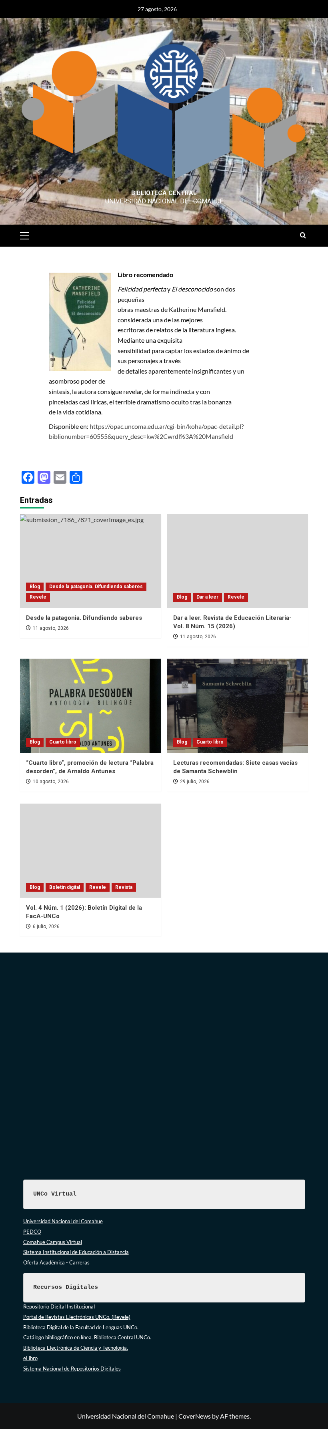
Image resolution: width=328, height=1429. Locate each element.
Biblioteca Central (164, 193)
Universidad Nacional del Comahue (63, 1221)
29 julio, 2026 (195, 781)
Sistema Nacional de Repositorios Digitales (72, 1368)
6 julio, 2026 (46, 926)
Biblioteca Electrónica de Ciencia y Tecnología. (75, 1348)
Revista (123, 887)
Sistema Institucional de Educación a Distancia (76, 1252)
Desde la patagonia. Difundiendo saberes (96, 586)
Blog (35, 586)
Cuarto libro (62, 742)
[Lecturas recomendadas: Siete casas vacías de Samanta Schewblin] (237, 706)
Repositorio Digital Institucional (59, 1306)
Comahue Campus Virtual (52, 1242)
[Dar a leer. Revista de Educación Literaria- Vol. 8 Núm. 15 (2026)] (237, 561)
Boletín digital (64, 887)
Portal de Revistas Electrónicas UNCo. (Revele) (76, 1317)
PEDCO (32, 1231)
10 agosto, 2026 (51, 781)
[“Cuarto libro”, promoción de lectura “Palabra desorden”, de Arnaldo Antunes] (90, 706)
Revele (38, 597)
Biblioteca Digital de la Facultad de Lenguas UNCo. (80, 1327)
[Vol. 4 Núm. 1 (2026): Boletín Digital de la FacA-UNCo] (90, 851)
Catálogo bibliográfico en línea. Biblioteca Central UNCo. (87, 1337)
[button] (28, 235)
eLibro (30, 1358)
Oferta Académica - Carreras (56, 1262)
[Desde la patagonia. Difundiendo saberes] (90, 561)
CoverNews (194, 1416)
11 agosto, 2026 (51, 628)
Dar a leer (207, 597)
